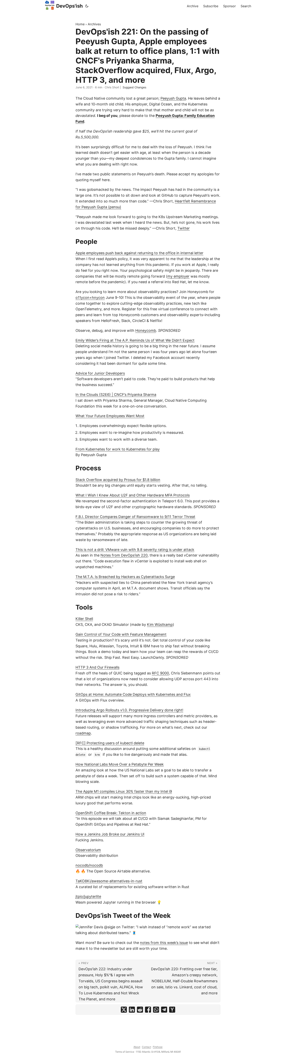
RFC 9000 (160, 673)
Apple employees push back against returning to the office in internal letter (139, 253)
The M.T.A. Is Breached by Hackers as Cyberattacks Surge (125, 577)
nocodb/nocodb (89, 865)
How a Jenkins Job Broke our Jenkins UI (110, 834)
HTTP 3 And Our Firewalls (97, 667)
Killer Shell (84, 619)
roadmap (83, 733)
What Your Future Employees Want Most (110, 416)
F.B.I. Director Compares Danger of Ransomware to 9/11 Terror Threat (135, 517)
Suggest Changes (134, 87)
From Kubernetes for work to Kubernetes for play (118, 449)
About (137, 1046)
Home (80, 24)
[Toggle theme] (86, 6)
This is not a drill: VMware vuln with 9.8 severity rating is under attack (135, 549)
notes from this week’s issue (164, 943)
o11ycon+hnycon (90, 297)
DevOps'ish (69, 6)
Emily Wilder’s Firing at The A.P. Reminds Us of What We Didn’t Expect (135, 340)
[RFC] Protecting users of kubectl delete (110, 743)
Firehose (157, 1046)
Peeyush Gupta (173, 98)
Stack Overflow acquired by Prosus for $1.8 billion (118, 480)
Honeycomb (145, 330)
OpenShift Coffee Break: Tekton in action (111, 813)
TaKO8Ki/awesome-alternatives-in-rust (109, 881)
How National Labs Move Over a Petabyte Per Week (120, 764)
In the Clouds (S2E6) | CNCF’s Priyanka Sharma (116, 394)
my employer (178, 276)
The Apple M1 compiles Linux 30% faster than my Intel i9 (124, 791)
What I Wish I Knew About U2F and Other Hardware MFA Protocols (133, 495)
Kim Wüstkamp (160, 624)
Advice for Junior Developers (100, 373)
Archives (94, 24)
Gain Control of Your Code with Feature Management (121, 634)
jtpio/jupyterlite (88, 896)
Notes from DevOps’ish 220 (124, 555)
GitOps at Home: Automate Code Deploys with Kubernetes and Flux (133, 694)
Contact (146, 1046)
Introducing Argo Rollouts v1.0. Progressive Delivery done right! (129, 710)
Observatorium (88, 850)
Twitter (183, 228)
